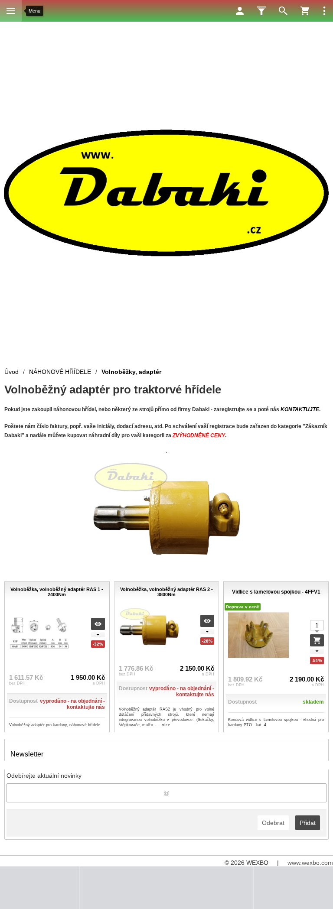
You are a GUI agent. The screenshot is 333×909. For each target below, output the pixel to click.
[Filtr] (261, 11)
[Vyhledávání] (283, 11)
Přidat (308, 822)
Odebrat (273, 822)
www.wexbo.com (310, 862)
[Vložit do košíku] (317, 640)
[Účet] (240, 11)
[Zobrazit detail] (98, 624)
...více (164, 725)
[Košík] (305, 11)
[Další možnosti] (324, 11)
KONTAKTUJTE (300, 409)
